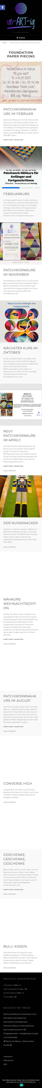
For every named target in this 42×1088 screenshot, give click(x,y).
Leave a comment (9, 470)
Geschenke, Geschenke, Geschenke (14, 859)
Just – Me (23, 989)
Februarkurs (16, 194)
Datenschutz (8, 1060)
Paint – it (17, 985)
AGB (5, 1064)
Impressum (8, 1056)
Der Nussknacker (20, 523)
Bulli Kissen (15, 946)
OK (21, 1085)
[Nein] (40, 1083)
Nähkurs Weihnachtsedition (19, 603)
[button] (2, 7)
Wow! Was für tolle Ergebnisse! (15, 1022)
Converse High (17, 783)
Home (4, 42)
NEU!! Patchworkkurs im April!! (19, 435)
